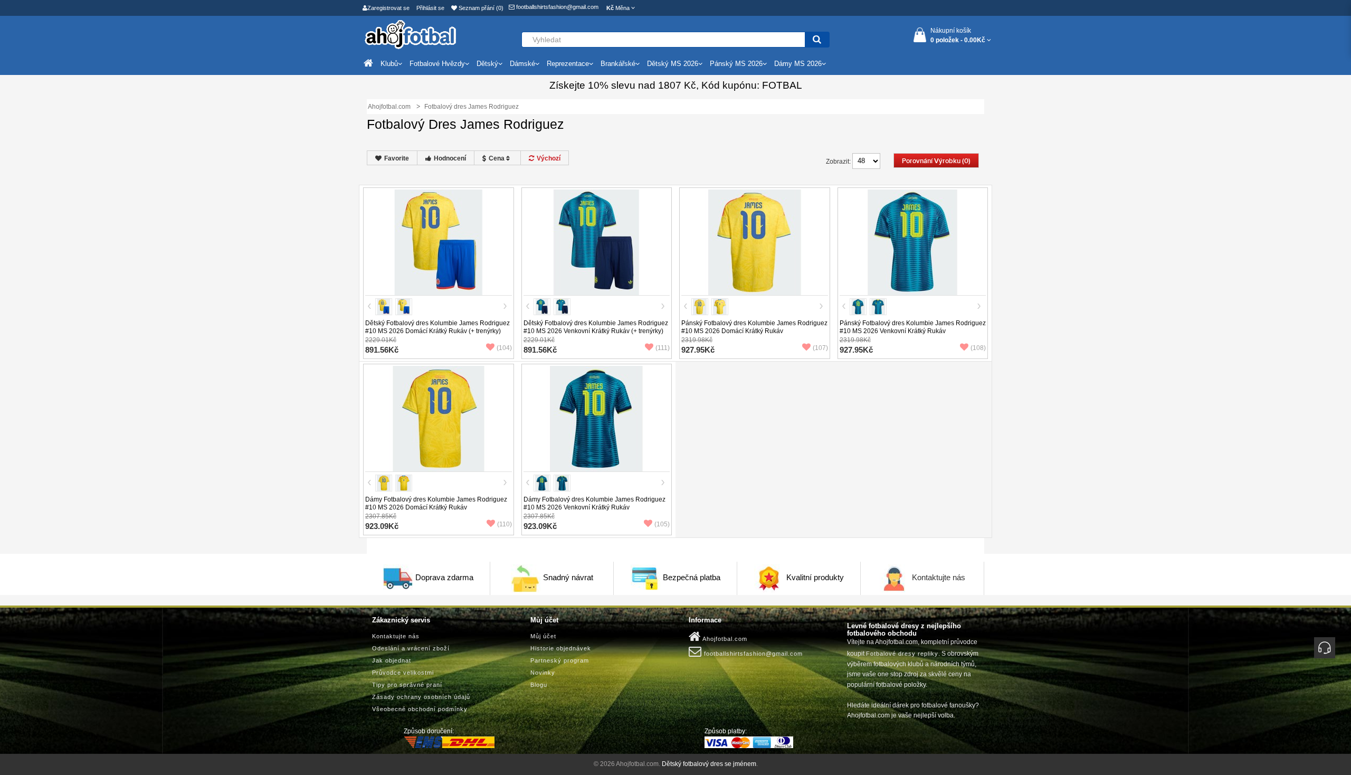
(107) (820, 348)
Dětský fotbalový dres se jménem (709, 764)
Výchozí (548, 158)
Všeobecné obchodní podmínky (420, 709)
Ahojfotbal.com (724, 639)
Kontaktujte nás (938, 577)
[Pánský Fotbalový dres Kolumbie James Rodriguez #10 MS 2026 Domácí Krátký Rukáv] (754, 241)
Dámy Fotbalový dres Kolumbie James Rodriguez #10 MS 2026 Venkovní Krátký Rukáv (594, 503)
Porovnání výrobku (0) (936, 161)
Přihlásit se (430, 8)
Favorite (396, 158)
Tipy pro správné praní (407, 685)
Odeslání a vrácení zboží (411, 648)
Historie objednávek (560, 648)
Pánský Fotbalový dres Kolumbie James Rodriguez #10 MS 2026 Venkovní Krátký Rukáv (913, 327)
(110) (504, 524)
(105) (662, 524)
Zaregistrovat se (388, 8)
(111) (662, 348)
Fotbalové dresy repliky (902, 653)
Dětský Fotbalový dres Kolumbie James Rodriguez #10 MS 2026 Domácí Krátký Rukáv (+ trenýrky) (437, 327)
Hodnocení (450, 158)
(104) (504, 348)
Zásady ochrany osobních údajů (421, 697)
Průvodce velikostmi (403, 672)
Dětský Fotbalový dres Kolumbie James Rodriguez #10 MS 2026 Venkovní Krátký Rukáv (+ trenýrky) (596, 327)
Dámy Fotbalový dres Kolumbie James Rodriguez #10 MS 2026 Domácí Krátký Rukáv (436, 503)
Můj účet (543, 636)
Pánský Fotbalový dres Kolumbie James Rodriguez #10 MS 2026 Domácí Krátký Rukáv (754, 327)
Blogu (538, 685)
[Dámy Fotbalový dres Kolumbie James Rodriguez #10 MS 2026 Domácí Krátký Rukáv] (438, 418)
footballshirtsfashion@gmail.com (556, 7)
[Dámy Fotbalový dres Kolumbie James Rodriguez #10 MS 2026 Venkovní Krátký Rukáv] (596, 418)
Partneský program (559, 660)
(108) (978, 348)
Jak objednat (391, 660)
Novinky (542, 672)
